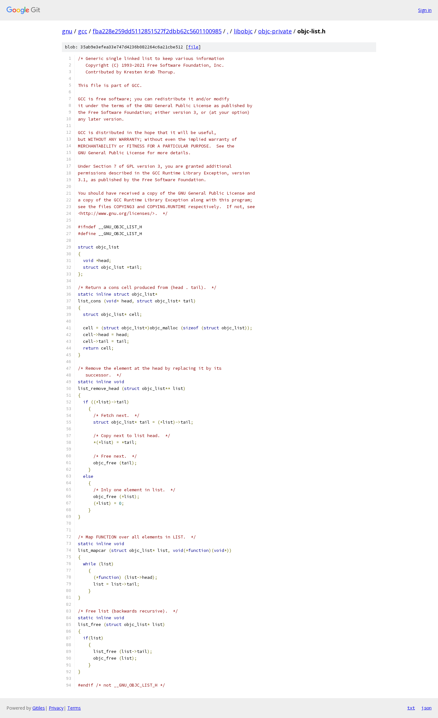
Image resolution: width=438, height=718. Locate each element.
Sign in (425, 10)
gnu (67, 31)
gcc (82, 31)
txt (411, 708)
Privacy (56, 708)
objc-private (275, 31)
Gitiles (38, 708)
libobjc (243, 31)
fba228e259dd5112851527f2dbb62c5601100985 (157, 31)
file (193, 47)
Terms (74, 708)
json (426, 708)
